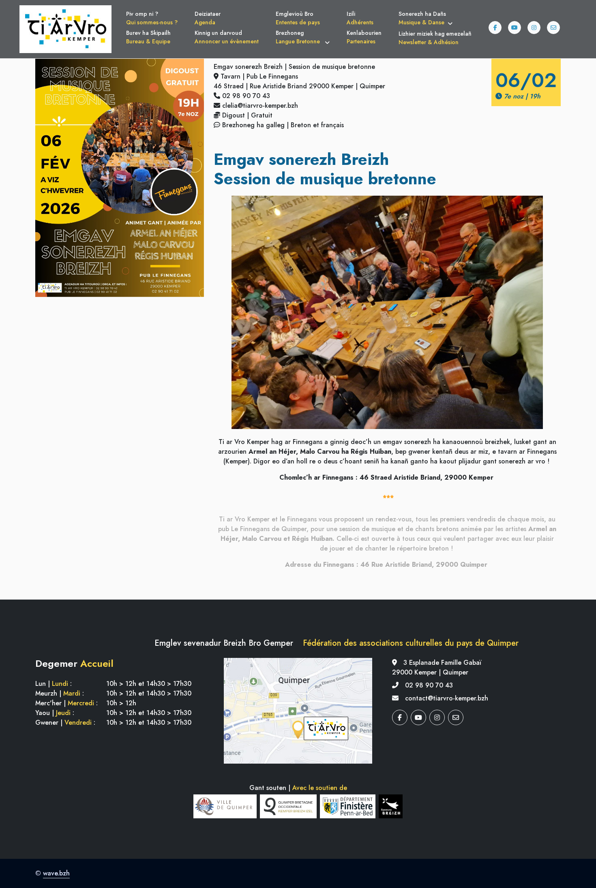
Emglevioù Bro (298, 18)
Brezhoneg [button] (299, 37)
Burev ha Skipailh (148, 37)
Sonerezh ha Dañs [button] (422, 18)
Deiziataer (208, 18)
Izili (360, 18)
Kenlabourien (364, 37)
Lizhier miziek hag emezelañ (435, 38)
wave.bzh (56, 873)
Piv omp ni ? (152, 18)
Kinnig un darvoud (227, 37)
